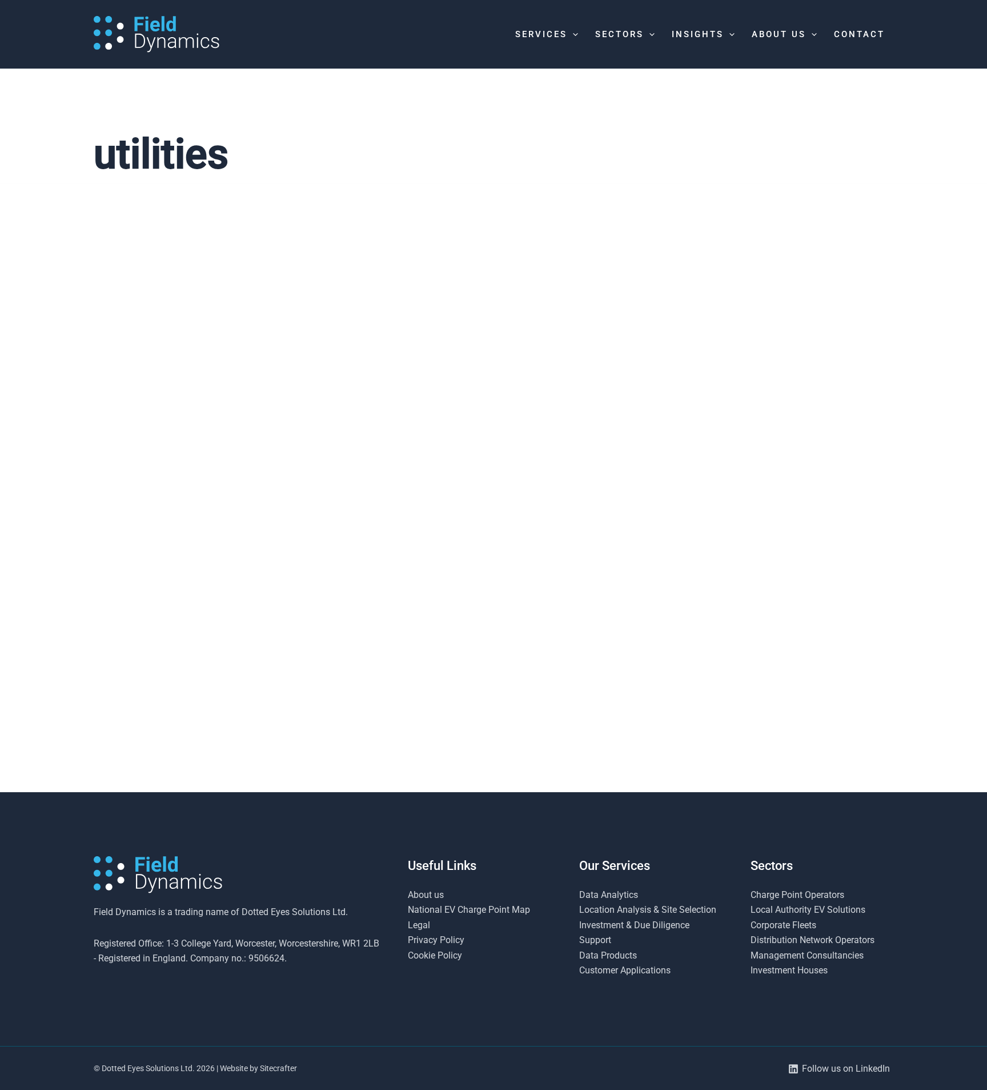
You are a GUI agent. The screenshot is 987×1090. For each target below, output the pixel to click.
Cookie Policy (435, 955)
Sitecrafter (278, 1068)
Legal (419, 925)
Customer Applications (625, 970)
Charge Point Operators (797, 894)
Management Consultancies (807, 955)
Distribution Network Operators (812, 940)
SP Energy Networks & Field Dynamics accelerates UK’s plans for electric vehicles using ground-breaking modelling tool (220, 491)
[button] (572, 34)
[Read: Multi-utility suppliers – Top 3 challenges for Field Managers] (493, 346)
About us (426, 894)
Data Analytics (608, 894)
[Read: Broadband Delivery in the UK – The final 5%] (766, 346)
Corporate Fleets (783, 925)
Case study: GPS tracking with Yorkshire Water (202, 760)
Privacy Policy (436, 940)
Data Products (608, 955)
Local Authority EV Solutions (808, 909)
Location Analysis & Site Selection (647, 909)
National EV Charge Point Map (469, 909)
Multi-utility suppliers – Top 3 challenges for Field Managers (474, 475)
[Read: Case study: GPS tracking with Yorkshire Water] (221, 631)
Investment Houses (789, 970)
